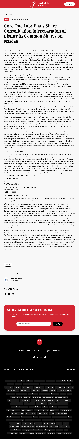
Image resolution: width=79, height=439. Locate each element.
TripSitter (66, 423)
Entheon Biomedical (13, 433)
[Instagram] (34, 357)
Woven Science (54, 426)
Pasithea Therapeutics (45, 416)
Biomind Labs (54, 394)
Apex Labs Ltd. (10, 394)
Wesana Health (35, 390)
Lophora (59, 433)
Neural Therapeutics (42, 413)
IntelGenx (44, 407)
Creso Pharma (21, 380)
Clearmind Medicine (13, 400)
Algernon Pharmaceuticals (64, 390)
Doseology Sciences (49, 430)
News (28, 351)
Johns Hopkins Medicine (13, 410)
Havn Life (69, 380)
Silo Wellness (70, 387)
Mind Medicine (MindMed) (41, 410)
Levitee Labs (10, 384)
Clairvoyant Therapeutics (61, 397)
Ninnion (52, 413)
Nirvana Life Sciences (61, 413)
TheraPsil (59, 423)
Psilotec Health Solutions (13, 420)
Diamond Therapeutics (16, 403)
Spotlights (46, 351)
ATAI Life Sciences (64, 426)
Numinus (68, 384)
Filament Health (61, 380)
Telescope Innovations (49, 423)
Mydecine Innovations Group (31, 384)
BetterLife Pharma (33, 394)
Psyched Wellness (39, 387)
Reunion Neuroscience (48, 420)
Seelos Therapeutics (27, 423)
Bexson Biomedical (44, 394)
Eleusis (66, 430)
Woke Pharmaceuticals (42, 426)
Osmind (35, 416)
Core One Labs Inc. (10, 380)
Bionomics (63, 394)
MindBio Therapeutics (27, 410)
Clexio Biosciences (25, 400)
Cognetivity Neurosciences (38, 400)
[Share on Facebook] (17, 294)
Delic (57, 400)
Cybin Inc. (29, 380)
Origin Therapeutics (26, 416)
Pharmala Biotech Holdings (59, 416)
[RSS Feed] (41, 357)
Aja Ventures (44, 390)
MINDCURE (19, 384)
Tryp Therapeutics (25, 390)
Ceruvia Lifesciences (48, 397)
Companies (36, 351)
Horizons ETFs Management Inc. (19, 407)
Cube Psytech (50, 400)
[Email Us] (45, 357)
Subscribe (69, 4)
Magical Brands (67, 433)
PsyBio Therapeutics (27, 387)
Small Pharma (38, 423)
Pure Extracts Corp (60, 387)
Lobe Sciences (51, 433)
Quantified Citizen (35, 420)
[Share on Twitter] (13, 294)
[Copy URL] (5, 294)
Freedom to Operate (41, 403)
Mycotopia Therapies (66, 410)
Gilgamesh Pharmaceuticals (27, 433)
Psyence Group (49, 387)
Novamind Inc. (60, 384)
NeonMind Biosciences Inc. (47, 384)
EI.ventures (59, 430)
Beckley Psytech (27, 430)
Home (21, 351)
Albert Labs (52, 390)
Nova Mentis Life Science (13, 416)
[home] (39, 4)
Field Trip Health (50, 380)
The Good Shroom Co (13, 390)
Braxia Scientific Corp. (16, 397)
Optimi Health (8, 387)
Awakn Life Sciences (16, 430)
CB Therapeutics (37, 397)
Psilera (70, 416)
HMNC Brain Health (62, 403)
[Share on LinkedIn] (9, 294)
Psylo (22, 420)
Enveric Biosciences (39, 380)
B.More (69, 394)
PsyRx (27, 420)
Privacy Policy (71, 369)
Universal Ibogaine (14, 426)
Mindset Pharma (54, 410)
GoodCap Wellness (40, 433)
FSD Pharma (52, 403)
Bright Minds (27, 397)
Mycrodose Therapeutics (18, 413)
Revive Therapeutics (15, 423)
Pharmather (17, 387)
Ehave (26, 403)
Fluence (32, 403)
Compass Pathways (38, 430)
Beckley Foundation (21, 394)
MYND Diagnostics (30, 413)
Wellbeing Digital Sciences (27, 426)
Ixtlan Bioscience (63, 407)
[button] (5, 4)
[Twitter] (38, 357)
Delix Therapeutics (65, 400)
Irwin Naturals (53, 407)
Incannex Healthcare (35, 407)
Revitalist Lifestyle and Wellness (63, 420)
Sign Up (57, 324)
